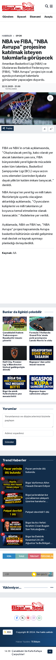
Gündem (7, 16)
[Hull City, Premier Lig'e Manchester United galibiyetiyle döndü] (15, 353)
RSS (9, 632)
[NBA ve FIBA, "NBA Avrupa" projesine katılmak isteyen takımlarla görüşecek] (28, 108)
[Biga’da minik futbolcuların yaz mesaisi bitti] (15, 382)
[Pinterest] (28, 618)
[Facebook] (16, 618)
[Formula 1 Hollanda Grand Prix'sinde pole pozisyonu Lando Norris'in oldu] (41, 323)
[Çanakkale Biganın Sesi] (18, 6)
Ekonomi (35, 16)
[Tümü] (51, 587)
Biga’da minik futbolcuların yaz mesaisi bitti (12, 394)
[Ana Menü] (51, 6)
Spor (19, 36)
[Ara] (46, 6)
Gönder (9, 442)
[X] (22, 618)
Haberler (7, 36)
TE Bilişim (35, 642)
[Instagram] (33, 618)
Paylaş (9, 128)
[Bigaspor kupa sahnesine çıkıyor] (41, 382)
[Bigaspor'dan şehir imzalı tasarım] (41, 353)
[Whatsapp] (39, 618)
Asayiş (48, 16)
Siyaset (21, 16)
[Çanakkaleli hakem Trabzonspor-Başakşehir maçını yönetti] (15, 323)
